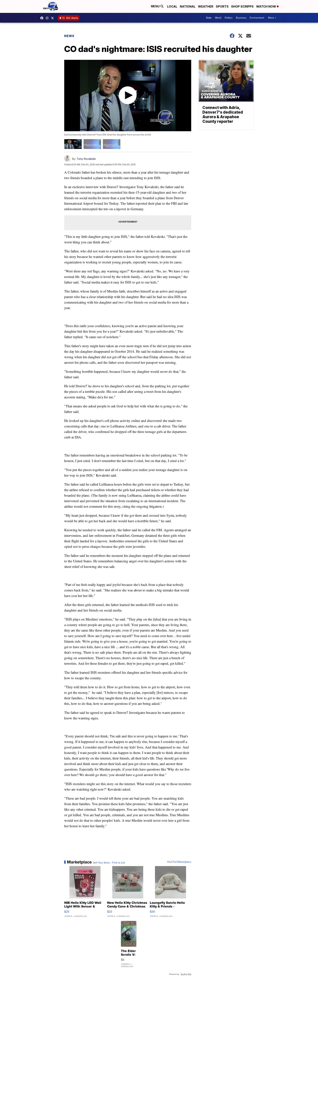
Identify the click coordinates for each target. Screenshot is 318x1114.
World (218, 18)
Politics (229, 18)
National (187, 6)
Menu (155, 6)
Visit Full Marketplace (179, 862)
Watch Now (266, 6)
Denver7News (42, 18)
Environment (257, 18)
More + (272, 18)
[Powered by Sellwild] (186, 974)
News (69, 36)
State (209, 18)
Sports (222, 6)
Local (172, 6)
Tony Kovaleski (86, 159)
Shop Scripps (242, 6)
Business (241, 18)
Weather (205, 6)
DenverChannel (53, 18)
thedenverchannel (48, 18)
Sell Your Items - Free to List (109, 862)
